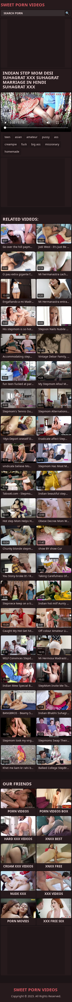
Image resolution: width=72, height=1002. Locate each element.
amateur (31, 137)
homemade (12, 151)
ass (56, 137)
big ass (36, 144)
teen (7, 137)
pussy (46, 137)
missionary (52, 144)
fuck (24, 144)
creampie (11, 144)
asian (18, 137)
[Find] (67, 13)
